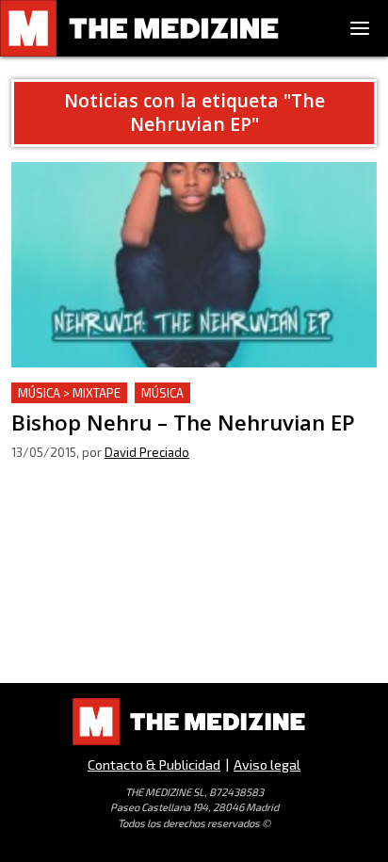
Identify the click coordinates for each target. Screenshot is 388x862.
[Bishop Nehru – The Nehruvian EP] (194, 264)
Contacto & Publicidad (154, 764)
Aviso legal (267, 764)
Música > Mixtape (69, 392)
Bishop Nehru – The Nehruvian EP (126, 393)
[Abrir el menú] (359, 28)
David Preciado (147, 452)
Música (162, 392)
